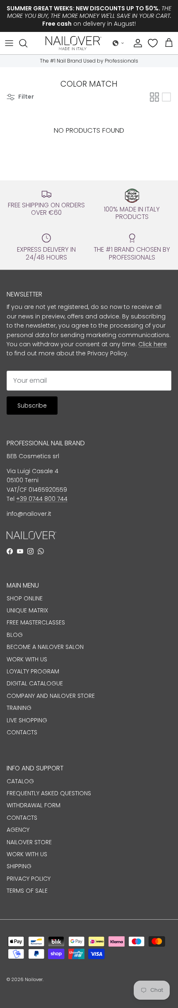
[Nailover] (73, 43)
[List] (166, 97)
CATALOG (20, 781)
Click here (152, 344)
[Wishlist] (153, 43)
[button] (118, 43)
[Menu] (9, 43)
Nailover (34, 979)
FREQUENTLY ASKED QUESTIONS (49, 793)
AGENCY (18, 830)
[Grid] (154, 97)
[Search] (27, 43)
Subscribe (32, 405)
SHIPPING (19, 866)
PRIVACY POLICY (29, 878)
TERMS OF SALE (27, 891)
